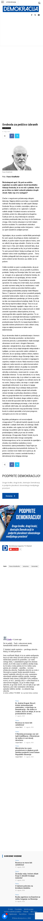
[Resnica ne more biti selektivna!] (8, 724)
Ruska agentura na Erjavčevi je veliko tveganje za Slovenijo (27, 898)
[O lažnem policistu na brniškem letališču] (8, 887)
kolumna (25, 566)
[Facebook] (31, 15)
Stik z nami (34, 912)
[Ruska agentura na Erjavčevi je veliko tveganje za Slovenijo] (8, 898)
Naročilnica (22, 914)
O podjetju (18, 909)
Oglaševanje (13, 914)
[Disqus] (21, 602)
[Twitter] (35, 15)
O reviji (10, 909)
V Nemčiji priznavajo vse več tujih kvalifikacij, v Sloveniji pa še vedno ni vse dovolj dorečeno (27, 737)
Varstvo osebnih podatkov (12, 912)
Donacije (31, 914)
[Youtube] (38, 15)
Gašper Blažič (19, 727)
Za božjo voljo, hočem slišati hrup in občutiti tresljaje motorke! (26, 876)
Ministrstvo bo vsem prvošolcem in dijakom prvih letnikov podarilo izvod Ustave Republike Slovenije (27, 751)
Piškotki (25, 912)
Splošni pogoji (28, 909)
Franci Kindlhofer (14, 566)
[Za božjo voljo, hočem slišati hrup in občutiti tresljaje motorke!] (8, 875)
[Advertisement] (21, 69)
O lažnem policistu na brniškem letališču (24, 887)
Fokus (17, 700)
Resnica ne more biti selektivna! (23, 724)
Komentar (6, 128)
